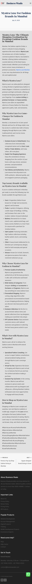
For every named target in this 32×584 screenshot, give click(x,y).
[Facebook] (2, 580)
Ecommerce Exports (7, 532)
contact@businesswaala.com (10, 567)
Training (3, 527)
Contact (3, 547)
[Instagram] (5, 580)
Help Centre (4, 544)
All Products (4, 509)
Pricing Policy (5, 506)
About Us (3, 499)
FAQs (2, 542)
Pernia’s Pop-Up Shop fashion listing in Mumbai (7, 462)
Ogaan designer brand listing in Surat (24, 460)
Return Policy (5, 504)
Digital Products (6, 524)
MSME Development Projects (10, 529)
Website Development (8, 519)
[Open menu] (30, 3)
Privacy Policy (5, 501)
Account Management (8, 521)
